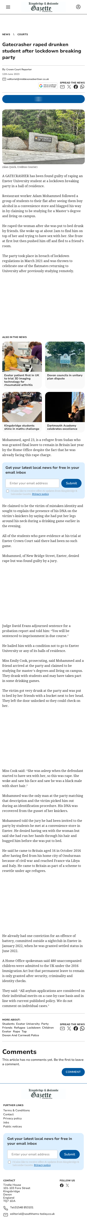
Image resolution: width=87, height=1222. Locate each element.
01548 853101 (24, 1207)
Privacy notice (40, 494)
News (6, 34)
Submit (71, 483)
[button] (8, 7)
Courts (22, 34)
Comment (73, 1072)
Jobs (6, 1122)
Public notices (12, 1126)
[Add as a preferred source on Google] (47, 86)
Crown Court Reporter (19, 69)
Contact (8, 1114)
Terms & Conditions (16, 1110)
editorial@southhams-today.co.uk (32, 1214)
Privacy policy (12, 1118)
